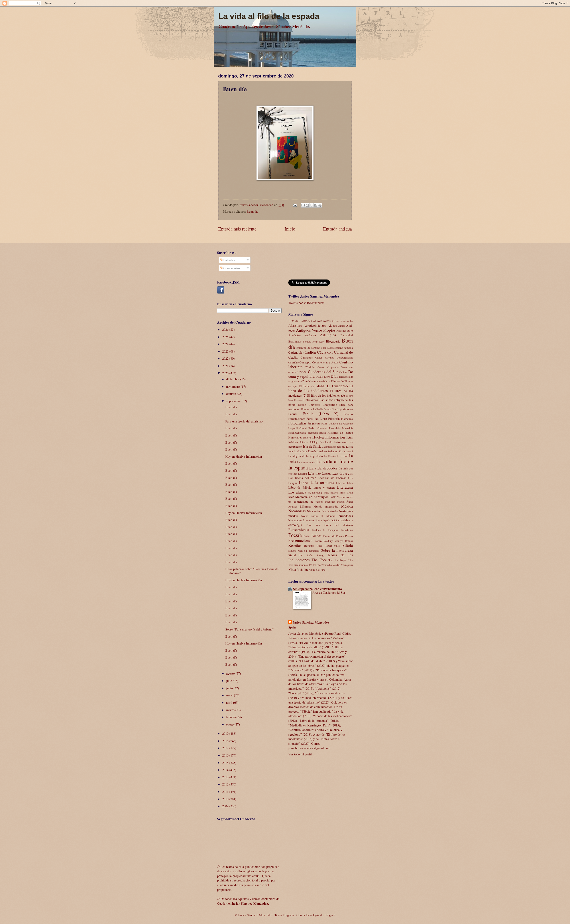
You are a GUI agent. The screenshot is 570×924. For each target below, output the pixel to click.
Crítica (302, 371)
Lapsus (326, 473)
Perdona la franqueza (325, 530)
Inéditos (293, 442)
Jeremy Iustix (345, 447)
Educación (337, 381)
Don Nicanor (310, 381)
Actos (327, 320)
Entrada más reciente (237, 229)
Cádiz (321, 352)
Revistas (309, 546)
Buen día (253, 211)
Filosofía (334, 418)
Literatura (345, 487)
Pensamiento (298, 529)
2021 (225, 365)
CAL (330, 353)
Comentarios (231, 268)
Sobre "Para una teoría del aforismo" (249, 629)
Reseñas (294, 545)
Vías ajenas (347, 565)
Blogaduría (333, 341)
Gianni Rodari (307, 428)
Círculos (329, 357)
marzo (230, 710)
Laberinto (314, 473)
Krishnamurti (346, 451)
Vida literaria (306, 569)
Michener (330, 501)
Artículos (310, 335)
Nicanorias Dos (316, 511)
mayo (230, 695)
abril (229, 702)
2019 (225, 733)
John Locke (294, 451)
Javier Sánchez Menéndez (311, 622)
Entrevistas (310, 400)
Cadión (310, 352)
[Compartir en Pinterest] (320, 205)
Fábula (292, 414)
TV (310, 565)
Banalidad (346, 335)
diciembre (233, 379)
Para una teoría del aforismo (244, 421)
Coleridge (293, 362)
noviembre (233, 386)
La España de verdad (335, 456)
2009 (225, 806)
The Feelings (337, 560)
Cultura (343, 372)
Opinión (335, 520)
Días (334, 376)
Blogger (329, 915)
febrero (231, 717)
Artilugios (328, 334)
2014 (225, 769)
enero (230, 724)
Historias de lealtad (340, 432)
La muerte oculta (306, 462)
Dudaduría (324, 381)
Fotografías (297, 423)
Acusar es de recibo (342, 321)
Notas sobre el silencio (318, 516)
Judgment (333, 451)
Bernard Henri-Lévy (314, 341)
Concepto (305, 362)
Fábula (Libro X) (320, 413)
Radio (318, 541)
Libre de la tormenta (316, 482)
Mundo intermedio (326, 506)
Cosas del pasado (328, 367)
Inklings (314, 442)
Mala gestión (331, 492)
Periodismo (347, 530)
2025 (225, 337)
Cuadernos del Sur (323, 371)
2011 (225, 791)
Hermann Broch (317, 432)
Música (347, 506)
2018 (225, 740)
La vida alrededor (323, 468)
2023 (225, 351)
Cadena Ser (296, 352)
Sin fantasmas (312, 550)
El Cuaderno (337, 385)
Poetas (306, 536)
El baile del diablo (312, 386)
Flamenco (347, 419)
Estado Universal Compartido (317, 405)
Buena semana (344, 348)
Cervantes (307, 357)
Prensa (349, 536)
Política (316, 535)
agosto (231, 673)
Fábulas (348, 414)
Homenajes (295, 437)
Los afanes (297, 492)
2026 (225, 329)
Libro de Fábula (299, 487)
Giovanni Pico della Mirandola (335, 428)
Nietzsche (333, 511)
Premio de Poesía (333, 536)
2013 (225, 777)
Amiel (341, 325)
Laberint (302, 473)
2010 (225, 799)
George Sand (336, 423)
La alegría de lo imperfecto (305, 456)
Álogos (332, 325)
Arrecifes (341, 330)
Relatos (349, 541)
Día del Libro (323, 376)
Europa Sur (330, 409)
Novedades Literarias (301, 520)
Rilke (319, 545)
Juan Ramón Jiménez (314, 451)
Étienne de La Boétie (312, 409)
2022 (225, 358)
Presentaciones (300, 540)
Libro (350, 483)
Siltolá (347, 545)
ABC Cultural (308, 321)
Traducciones (301, 565)
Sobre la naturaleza (337, 550)
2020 (225, 373)
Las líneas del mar (302, 477)
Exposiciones (345, 409)
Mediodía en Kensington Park (315, 496)
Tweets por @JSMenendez (306, 302)
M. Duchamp (315, 492)
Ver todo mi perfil (300, 754)
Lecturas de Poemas (332, 477)
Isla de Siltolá (312, 446)
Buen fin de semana (308, 348)
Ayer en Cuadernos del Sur (328, 592)
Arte (350, 330)
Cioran (318, 357)
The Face (319, 559)
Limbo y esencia (325, 487)
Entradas (228, 260)
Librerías (341, 483)
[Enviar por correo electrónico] (303, 205)
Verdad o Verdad (331, 565)
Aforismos (295, 325)
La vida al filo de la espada (268, 16)
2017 (225, 748)
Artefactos (294, 335)
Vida (292, 569)
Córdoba (310, 367)
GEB (325, 423)
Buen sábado (328, 347)
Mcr (291, 496)
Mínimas (305, 506)
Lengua (292, 483)
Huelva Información (328, 437)
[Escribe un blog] (307, 205)
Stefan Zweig (314, 555)
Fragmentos (315, 423)
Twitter (317, 565)
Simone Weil (295, 550)
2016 (225, 755)
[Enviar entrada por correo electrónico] (294, 204)
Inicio (290, 229)
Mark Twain (346, 492)
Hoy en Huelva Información (243, 456)
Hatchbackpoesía (297, 432)
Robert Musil (332, 545)
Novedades (346, 515)
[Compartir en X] (311, 205)
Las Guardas (342, 473)
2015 (225, 762)
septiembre (234, 401)
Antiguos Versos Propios (316, 330)
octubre (231, 393)
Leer (350, 478)
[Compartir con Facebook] (316, 205)
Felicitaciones (296, 419)
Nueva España (322, 520)
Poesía (295, 534)
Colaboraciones (345, 357)
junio (230, 688)
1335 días (294, 321)
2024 (225, 344)
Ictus (349, 437)
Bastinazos (294, 341)
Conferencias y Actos (325, 362)
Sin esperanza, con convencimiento (317, 588)
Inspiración (326, 442)
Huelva (307, 437)
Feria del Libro (316, 418)
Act (319, 320)
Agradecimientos (314, 325)
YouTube (320, 569)
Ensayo (298, 400)
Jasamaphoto (329, 446)
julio (229, 680)
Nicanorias (297, 510)
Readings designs (333, 541)
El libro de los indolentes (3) (326, 395)
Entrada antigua (337, 229)
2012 (225, 784)
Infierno (304, 442)
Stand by (295, 555)
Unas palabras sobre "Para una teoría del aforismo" (252, 571)
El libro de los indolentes (320, 388)
